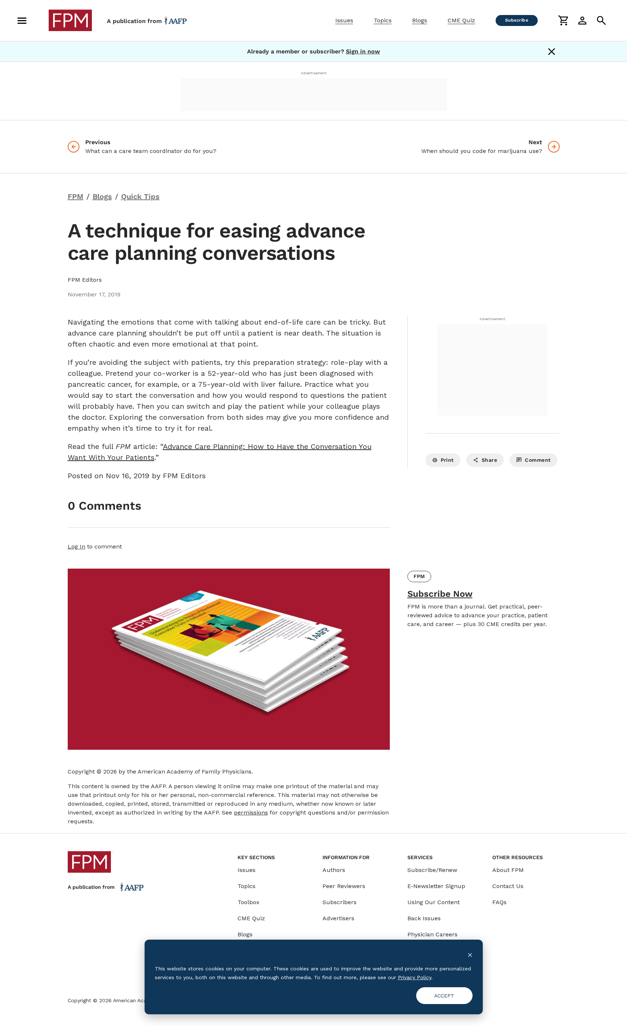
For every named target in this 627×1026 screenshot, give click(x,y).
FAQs (499, 902)
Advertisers (338, 918)
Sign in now (363, 51)
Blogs (419, 20)
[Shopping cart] (563, 20)
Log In (76, 546)
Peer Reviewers (343, 886)
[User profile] (582, 20)
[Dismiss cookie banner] (470, 954)
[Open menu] (22, 20)
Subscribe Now (440, 594)
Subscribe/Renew (432, 869)
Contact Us (507, 886)
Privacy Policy (414, 977)
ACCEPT (444, 996)
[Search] (601, 20)
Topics (383, 20)
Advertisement (313, 73)
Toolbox (249, 902)
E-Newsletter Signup (436, 886)
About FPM (508, 869)
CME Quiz (461, 20)
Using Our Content (433, 902)
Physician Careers (432, 934)
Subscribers (339, 902)
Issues (344, 20)
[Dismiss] (552, 52)
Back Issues (424, 918)
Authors (333, 869)
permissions (251, 812)
